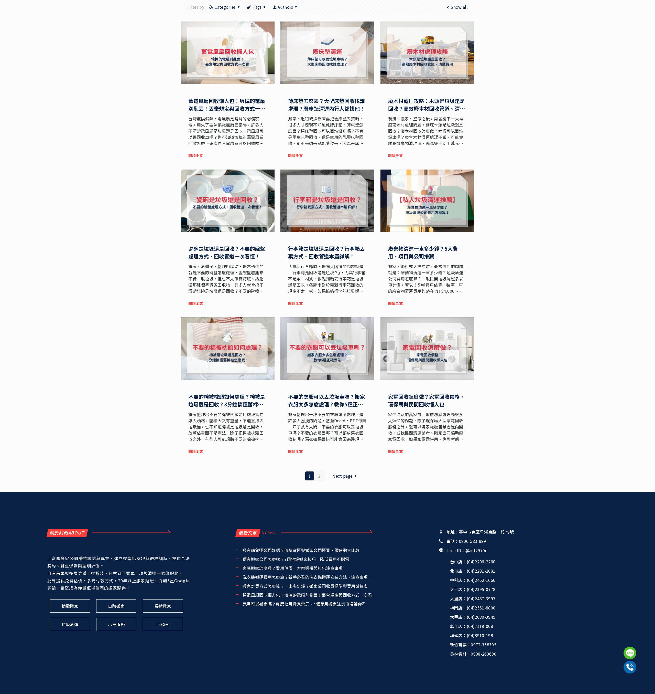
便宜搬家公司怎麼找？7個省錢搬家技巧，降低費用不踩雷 (296, 559)
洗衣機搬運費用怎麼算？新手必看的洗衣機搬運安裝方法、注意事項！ (307, 577)
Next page (342, 476)
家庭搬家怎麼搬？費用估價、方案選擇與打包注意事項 (293, 568)
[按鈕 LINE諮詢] (630, 653)
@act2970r (476, 550)
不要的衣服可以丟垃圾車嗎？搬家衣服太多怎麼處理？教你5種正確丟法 (326, 404)
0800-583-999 (472, 541)
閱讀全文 (195, 155)
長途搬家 (163, 606)
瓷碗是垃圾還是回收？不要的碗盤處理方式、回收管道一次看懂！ (226, 252)
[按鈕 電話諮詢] (630, 667)
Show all (459, 7)
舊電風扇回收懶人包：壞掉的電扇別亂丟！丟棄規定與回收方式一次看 (226, 108)
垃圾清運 (70, 624)
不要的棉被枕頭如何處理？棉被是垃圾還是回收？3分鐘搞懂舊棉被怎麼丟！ (226, 404)
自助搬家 (116, 606)
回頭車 (163, 624)
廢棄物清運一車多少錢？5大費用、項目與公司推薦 (423, 252)
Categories (225, 7)
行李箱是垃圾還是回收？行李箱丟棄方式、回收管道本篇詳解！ (326, 252)
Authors (285, 7)
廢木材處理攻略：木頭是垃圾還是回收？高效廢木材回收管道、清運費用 (426, 108)
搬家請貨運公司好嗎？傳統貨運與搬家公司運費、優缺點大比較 (301, 550)
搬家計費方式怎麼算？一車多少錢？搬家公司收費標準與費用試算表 (305, 586)
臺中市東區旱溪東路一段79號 (486, 532)
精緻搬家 (70, 606)
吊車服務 (116, 624)
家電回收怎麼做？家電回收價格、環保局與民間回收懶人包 (426, 400)
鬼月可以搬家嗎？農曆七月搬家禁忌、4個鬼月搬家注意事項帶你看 (304, 604)
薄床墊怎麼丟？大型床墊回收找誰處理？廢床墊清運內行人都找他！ (326, 104)
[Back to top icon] (630, 683)
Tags (257, 7)
